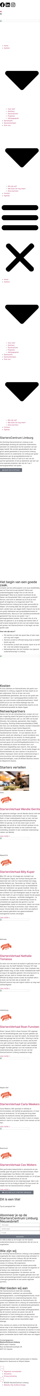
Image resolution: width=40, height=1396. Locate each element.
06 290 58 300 (5, 1353)
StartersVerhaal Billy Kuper (17, 871)
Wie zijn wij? (12, 186)
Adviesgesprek (13, 118)
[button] (20, 14)
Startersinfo (8, 121)
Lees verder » (5, 836)
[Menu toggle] (2, 1368)
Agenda (7, 196)
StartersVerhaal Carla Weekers (20, 1104)
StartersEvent (13, 114)
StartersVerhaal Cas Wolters (18, 1164)
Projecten (11, 116)
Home (6, 46)
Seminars (11, 111)
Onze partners (13, 191)
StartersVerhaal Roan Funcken (19, 1026)
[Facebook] (2, 4)
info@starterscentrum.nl (9, 1355)
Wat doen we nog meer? (17, 189)
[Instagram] (13, 4)
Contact (7, 193)
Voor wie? (11, 109)
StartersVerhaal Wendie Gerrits (20, 809)
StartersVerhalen (10, 123)
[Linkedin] (7, 4)
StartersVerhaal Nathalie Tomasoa (16, 957)
